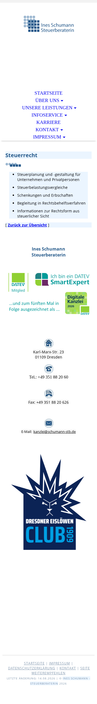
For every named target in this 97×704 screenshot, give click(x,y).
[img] (48, 29)
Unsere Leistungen (47, 107)
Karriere (48, 122)
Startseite (48, 93)
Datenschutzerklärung (31, 668)
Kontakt (47, 129)
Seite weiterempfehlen (61, 670)
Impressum (47, 137)
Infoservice (47, 115)
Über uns (47, 100)
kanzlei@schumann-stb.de (54, 431)
